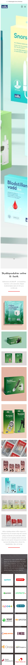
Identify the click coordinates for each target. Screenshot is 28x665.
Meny (25, 6)
